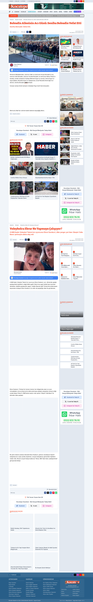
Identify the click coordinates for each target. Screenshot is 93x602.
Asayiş (55, 11)
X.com (35, 134)
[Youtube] (81, 1)
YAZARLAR (13, 574)
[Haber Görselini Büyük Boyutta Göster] (34, 48)
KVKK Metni (75, 593)
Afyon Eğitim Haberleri (32, 586)
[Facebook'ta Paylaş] (27, 32)
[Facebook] (75, 1)
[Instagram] (79, 1)
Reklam (17, 1)
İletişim (23, 1)
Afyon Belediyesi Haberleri (50, 584)
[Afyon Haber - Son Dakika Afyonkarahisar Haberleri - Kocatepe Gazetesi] (72, 582)
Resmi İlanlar (12, 584)
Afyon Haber (46, 590)
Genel (60, 11)
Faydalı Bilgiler (29, 592)
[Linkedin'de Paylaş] (51, 121)
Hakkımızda (64, 589)
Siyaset (40, 11)
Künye (11, 1)
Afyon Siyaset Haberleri (15, 590)
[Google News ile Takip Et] (53, 65)
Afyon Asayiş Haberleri (14, 596)
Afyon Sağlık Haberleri (31, 584)
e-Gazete (11, 586)
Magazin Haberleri (30, 594)
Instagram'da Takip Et (73, 202)
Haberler (12, 19)
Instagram (48, 134)
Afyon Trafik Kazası (48, 586)
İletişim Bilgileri (76, 595)
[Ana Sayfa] (12, 12)
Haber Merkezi (17, 65)
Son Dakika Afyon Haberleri (50, 582)
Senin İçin (78, 11)
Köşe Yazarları (12, 582)
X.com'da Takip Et (72, 198)
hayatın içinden (14, 32)
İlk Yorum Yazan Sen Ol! (35, 126)
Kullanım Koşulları (65, 595)
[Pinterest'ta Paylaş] (53, 121)
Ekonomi (45, 11)
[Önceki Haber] (81, 16)
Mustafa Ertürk (18, 272)
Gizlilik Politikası (76, 589)
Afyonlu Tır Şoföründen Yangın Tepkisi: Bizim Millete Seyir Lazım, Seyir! (39, 15)
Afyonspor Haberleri (14, 594)
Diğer (70, 11)
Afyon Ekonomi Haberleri (15, 592)
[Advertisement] (33, 98)
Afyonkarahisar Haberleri (49, 592)
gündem (15, 239)
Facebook (22, 134)
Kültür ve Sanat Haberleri (32, 588)
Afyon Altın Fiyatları (48, 594)
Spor (51, 11)
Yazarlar (23, 11)
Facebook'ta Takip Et (73, 194)
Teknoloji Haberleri (31, 596)
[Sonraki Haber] (83, 16)
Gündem (16, 11)
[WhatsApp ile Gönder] (56, 121)
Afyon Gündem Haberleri (15, 588)
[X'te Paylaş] (30, 32)
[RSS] (83, 1)
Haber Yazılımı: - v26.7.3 (72, 600)
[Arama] (83, 11)
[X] (77, 1)
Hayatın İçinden (18, 19)
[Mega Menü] (10, 12)
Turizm (66, 11)
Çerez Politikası (76, 591)
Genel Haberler (30, 582)
